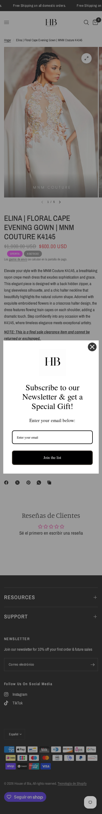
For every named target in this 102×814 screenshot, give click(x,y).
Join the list (52, 457)
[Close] (92, 346)
